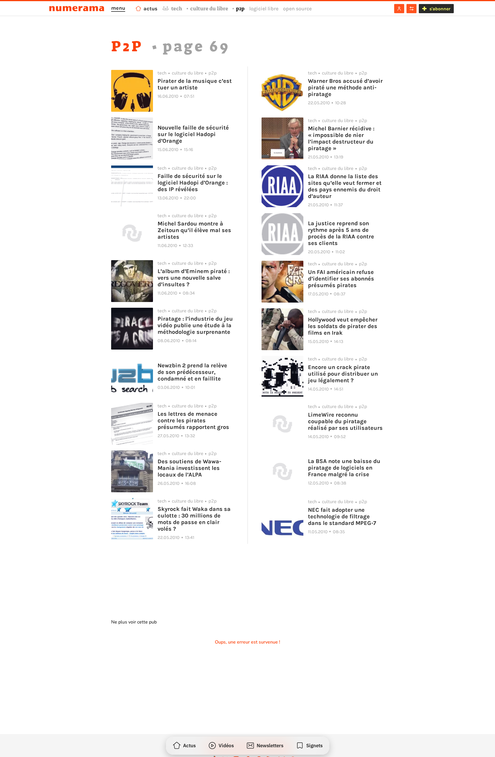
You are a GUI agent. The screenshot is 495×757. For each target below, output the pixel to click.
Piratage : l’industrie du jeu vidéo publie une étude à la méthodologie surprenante (195, 325)
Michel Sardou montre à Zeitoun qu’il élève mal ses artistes (194, 230)
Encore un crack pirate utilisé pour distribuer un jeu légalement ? (343, 374)
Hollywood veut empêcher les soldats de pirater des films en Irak (343, 326)
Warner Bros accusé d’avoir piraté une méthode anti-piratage (345, 87)
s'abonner (439, 8)
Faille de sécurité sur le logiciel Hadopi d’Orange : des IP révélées (193, 183)
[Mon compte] (399, 8)
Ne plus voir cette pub (134, 622)
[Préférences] (411, 8)
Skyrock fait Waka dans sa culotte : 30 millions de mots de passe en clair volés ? (194, 519)
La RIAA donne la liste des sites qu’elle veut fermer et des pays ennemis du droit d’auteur (345, 186)
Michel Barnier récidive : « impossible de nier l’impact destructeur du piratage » (341, 138)
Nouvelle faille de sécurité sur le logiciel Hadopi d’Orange (193, 134)
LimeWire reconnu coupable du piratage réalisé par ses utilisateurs (345, 421)
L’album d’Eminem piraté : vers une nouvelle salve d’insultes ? (194, 278)
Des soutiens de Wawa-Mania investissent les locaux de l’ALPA (189, 468)
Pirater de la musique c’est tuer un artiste (195, 84)
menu (118, 8)
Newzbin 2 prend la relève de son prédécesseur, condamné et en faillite (192, 372)
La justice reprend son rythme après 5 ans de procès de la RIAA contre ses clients (341, 233)
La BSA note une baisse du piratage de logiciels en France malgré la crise (344, 468)
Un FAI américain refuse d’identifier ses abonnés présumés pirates (341, 279)
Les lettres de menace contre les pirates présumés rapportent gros (193, 420)
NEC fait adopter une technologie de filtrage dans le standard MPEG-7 (342, 516)
